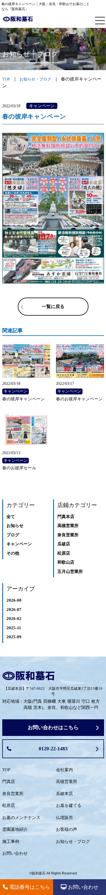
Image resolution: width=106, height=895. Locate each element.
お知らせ (15, 525)
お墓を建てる (68, 805)
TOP (6, 769)
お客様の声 (66, 829)
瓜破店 (63, 544)
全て (11, 516)
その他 (13, 553)
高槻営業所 (68, 525)
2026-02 (14, 618)
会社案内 (64, 769)
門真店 (8, 781)
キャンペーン (19, 544)
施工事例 (10, 841)
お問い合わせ (15, 853)
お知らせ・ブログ (35, 79)
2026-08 (14, 600)
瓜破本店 (64, 793)
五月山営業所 (70, 571)
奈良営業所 (68, 535)
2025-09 (14, 637)
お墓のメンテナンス (21, 817)
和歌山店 (65, 562)
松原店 (63, 553)
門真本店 (65, 516)
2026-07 (14, 609)
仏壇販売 (64, 817)
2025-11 (14, 628)
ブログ (13, 535)
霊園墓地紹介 (15, 829)
